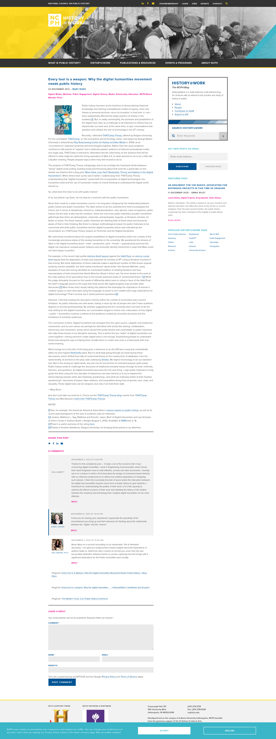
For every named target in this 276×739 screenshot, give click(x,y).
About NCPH (210, 63)
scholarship (122, 94)
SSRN (124, 420)
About (178, 104)
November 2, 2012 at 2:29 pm (86, 459)
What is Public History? (64, 63)
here (92, 424)
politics (171, 242)
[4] (117, 294)
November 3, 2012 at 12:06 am (87, 540)
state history (215, 198)
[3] (61, 287)
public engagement (82, 94)
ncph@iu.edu (193, 712)
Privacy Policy (109, 676)
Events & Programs (178, 63)
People (178, 107)
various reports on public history (122, 410)
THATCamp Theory (112, 135)
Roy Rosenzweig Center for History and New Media (100, 142)
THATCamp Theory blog (109, 395)
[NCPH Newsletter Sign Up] (154, 3)
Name (51, 655)
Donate (205, 4)
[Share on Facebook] (53, 443)
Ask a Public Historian (177, 234)
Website (52, 665)
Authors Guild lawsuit (98, 256)
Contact (217, 4)
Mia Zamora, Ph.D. (60, 553)
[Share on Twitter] (49, 443)
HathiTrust (126, 256)
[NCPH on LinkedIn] (144, 3)
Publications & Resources (138, 63)
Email (106, 655)
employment (194, 234)
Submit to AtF (181, 114)
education (133, 94)
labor (191, 242)
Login (185, 4)
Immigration (214, 246)
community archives (197, 250)
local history (174, 198)
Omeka (105, 359)
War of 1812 (214, 234)
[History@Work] (138, 17)
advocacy (172, 238)
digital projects (188, 198)
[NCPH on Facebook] (149, 3)
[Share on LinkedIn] (57, 443)
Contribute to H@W (184, 111)
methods (67, 94)
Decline (229, 731)
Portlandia (76, 352)
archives (171, 250)
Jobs (194, 4)
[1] (92, 119)
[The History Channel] (61, 721)
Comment (54, 623)
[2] (143, 277)
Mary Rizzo (79, 89)
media (112, 94)
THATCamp (73, 139)
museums (172, 246)
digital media (55, 94)
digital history (100, 94)
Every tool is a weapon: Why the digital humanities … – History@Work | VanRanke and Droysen (106, 587)
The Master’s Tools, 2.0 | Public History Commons (85, 598)
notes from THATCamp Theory (89, 398)
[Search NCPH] (227, 3)
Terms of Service (129, 676)
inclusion (192, 246)
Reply (74, 502)
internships (214, 242)
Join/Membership (168, 4)
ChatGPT (192, 238)
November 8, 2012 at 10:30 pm (87, 514)
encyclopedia (202, 198)
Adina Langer (57, 527)
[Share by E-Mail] (62, 443)
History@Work (100, 63)
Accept (164, 731)
